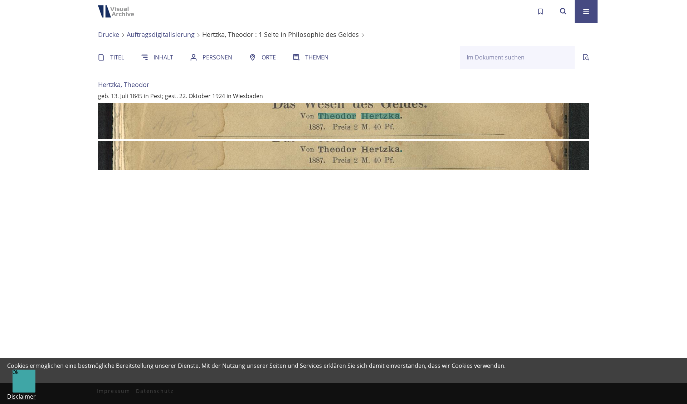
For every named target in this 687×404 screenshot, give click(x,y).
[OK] (563, 11)
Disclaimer (21, 396)
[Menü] (586, 11)
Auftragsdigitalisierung (161, 34)
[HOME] (118, 11)
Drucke (108, 34)
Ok (16, 372)
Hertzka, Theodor (123, 84)
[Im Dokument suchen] (586, 57)
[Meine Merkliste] (540, 11)
